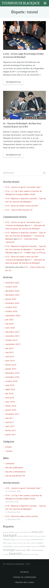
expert (28, 539)
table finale (20, 550)
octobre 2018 (11, 381)
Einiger (13, 539)
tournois (25, 554)
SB (38, 546)
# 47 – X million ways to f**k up (31, 252)
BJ (30, 532)
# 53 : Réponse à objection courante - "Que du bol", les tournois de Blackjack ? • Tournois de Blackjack (25, 235)
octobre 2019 (11, 340)
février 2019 (10, 364)
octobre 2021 (11, 307)
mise (24, 543)
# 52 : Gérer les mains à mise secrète (21, 205)
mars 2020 (10, 327)
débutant (6, 539)
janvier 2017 (10, 434)
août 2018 (9, 385)
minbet (20, 543)
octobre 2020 (11, 311)
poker (40, 542)
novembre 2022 (12, 303)
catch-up (37, 536)
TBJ (28, 550)
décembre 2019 (12, 332)
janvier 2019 (10, 368)
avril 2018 (9, 397)
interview (34, 539)
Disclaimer (24, 572)
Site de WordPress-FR (15, 475)
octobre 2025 (11, 286)
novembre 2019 (12, 336)
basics (17, 532)
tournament (37, 550)
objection (34, 543)
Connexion (9, 463)
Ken (5, 542)
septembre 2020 (12, 315)
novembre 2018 (12, 377)
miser (28, 543)
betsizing (22, 532)
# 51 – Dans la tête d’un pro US (18, 210)
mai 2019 (9, 352)
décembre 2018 (12, 373)
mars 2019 (10, 360)
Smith (42, 546)
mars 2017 (10, 426)
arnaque (6, 532)
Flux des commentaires (15, 471)
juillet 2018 (10, 389)
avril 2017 (9, 422)
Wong (36, 554)
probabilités (7, 546)
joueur (41, 539)
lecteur (14, 543)
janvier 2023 (10, 299)
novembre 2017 (12, 414)
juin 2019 (9, 348)
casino (25, 536)
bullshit (19, 536)
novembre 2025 (12, 282)
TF (30, 550)
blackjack (10, 535)
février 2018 (10, 406)
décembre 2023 (12, 295)
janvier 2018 (10, 410)
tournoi (15, 553)
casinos (31, 536)
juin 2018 (9, 393)
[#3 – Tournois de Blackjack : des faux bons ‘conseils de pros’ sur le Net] (24, 105)
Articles (8, 447)
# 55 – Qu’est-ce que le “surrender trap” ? (23, 187)
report (28, 546)
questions (22, 546)
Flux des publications (14, 467)
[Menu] (45, 3)
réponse (34, 546)
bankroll (12, 532)
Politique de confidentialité (24, 577)
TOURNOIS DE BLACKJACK (21, 3)
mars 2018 (10, 401)
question (16, 546)
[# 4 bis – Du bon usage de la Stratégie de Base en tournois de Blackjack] (24, 35)
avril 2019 (9, 356)
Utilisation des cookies (24, 582)
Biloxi (28, 532)
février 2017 (10, 430)
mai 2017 (9, 418)
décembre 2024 (12, 291)
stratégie (9, 550)
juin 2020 (9, 319)
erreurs (23, 539)
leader (9, 543)
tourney (5, 554)
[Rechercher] (43, 173)
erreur (18, 539)
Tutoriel (8, 451)
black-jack (37, 532)
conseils (42, 536)
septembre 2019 (12, 344)
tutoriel (31, 554)
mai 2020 (9, 323)
